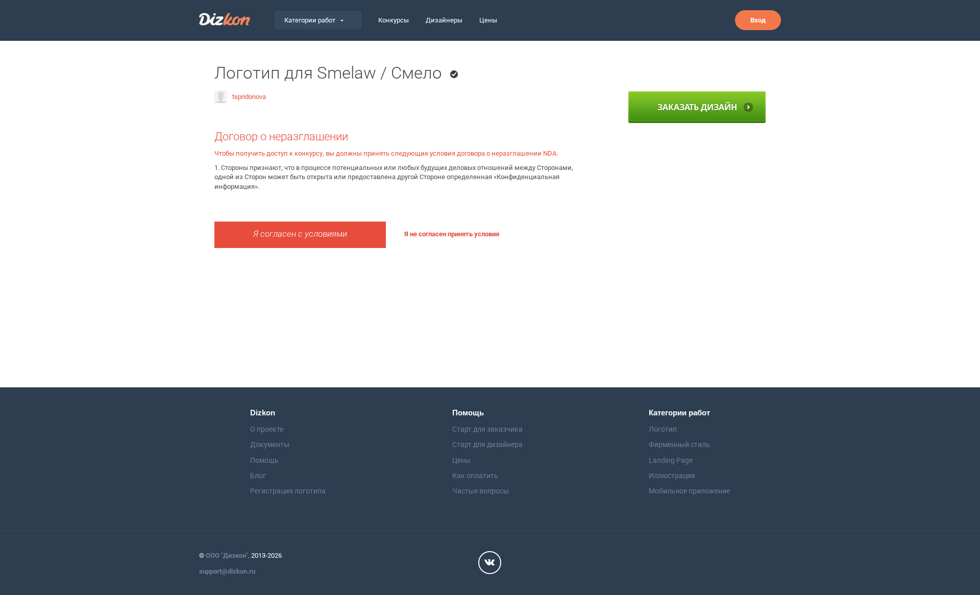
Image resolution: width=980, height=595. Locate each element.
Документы (269, 444)
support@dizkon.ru (227, 571)
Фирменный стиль (679, 444)
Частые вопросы (480, 491)
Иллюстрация (672, 476)
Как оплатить (475, 476)
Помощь (264, 460)
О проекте (266, 429)
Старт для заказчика (487, 429)
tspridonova (249, 97)
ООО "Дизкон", (228, 555)
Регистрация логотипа (288, 491)
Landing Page (671, 460)
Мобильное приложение (689, 491)
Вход (758, 20)
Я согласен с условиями (300, 234)
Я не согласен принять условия (451, 234)
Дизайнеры (444, 20)
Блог (258, 476)
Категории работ (309, 20)
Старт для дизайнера (487, 444)
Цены (488, 20)
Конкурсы (393, 20)
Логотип (663, 429)
